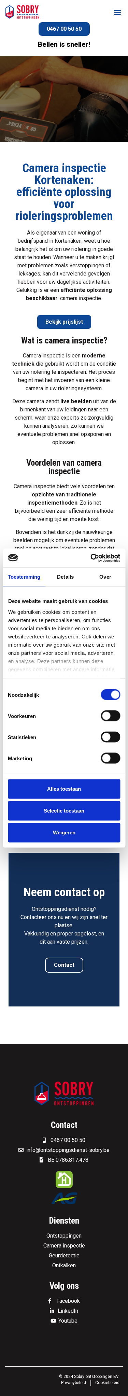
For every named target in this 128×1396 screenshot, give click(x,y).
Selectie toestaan (64, 811)
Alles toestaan (64, 789)
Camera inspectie (44, 355)
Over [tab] (105, 577)
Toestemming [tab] (24, 577)
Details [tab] (65, 577)
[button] (117, 12)
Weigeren (64, 832)
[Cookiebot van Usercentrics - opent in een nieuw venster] (91, 557)
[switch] (110, 715)
